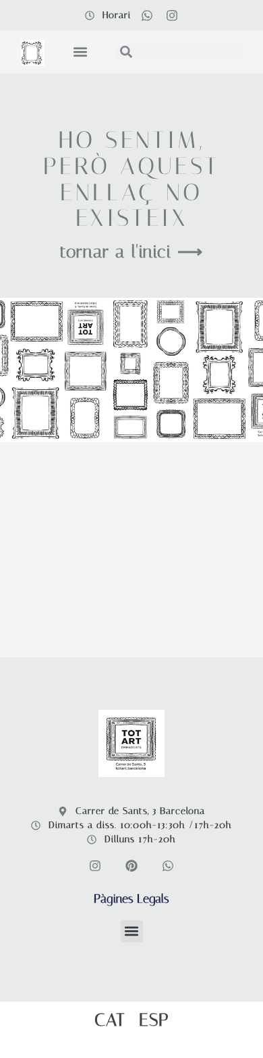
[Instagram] (172, 15)
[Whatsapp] (147, 15)
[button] (80, 52)
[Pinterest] (131, 866)
